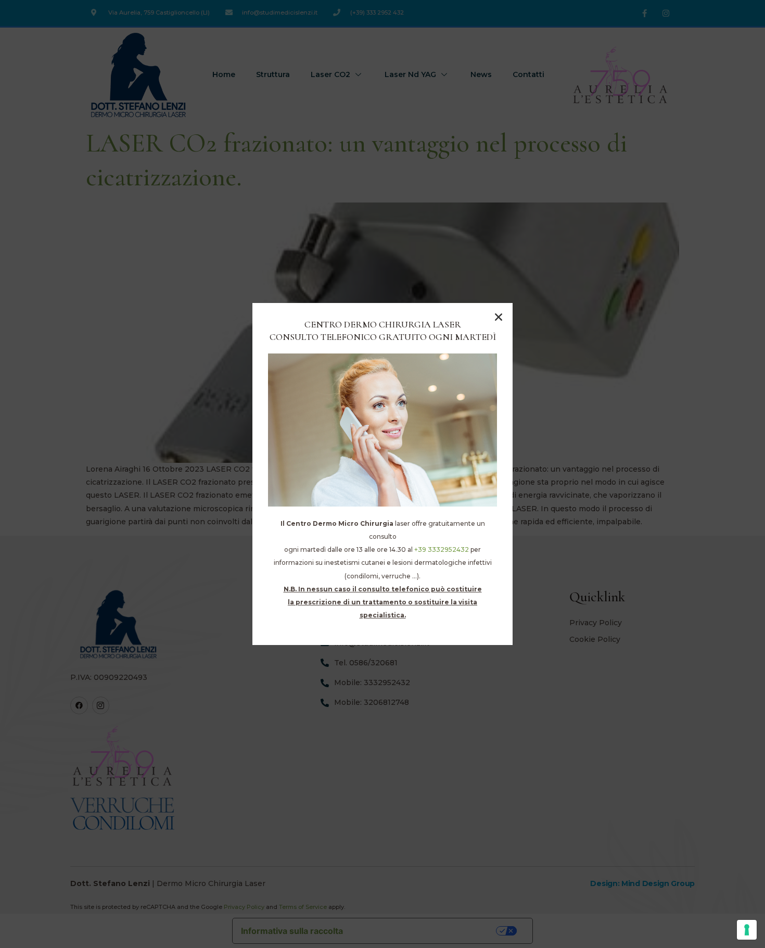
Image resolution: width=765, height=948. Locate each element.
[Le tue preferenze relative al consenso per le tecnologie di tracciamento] (747, 930)
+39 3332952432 (441, 549)
